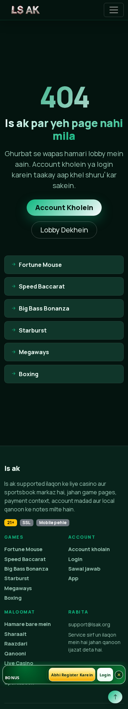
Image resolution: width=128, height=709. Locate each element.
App (73, 578)
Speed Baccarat (25, 559)
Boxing (13, 597)
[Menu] (114, 10)
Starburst (16, 578)
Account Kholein (64, 207)
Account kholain (89, 549)
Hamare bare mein (27, 624)
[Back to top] (115, 697)
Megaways (18, 588)
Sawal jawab (84, 568)
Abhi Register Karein (72, 674)
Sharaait (15, 634)
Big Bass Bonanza (26, 568)
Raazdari (15, 643)
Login (75, 559)
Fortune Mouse (23, 549)
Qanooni (15, 653)
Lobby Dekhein (64, 230)
